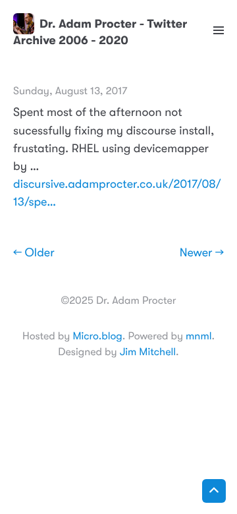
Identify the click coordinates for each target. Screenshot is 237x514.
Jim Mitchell (148, 352)
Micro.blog (97, 336)
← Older (34, 253)
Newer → (202, 253)
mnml (198, 336)
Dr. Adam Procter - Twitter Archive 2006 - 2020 (100, 32)
